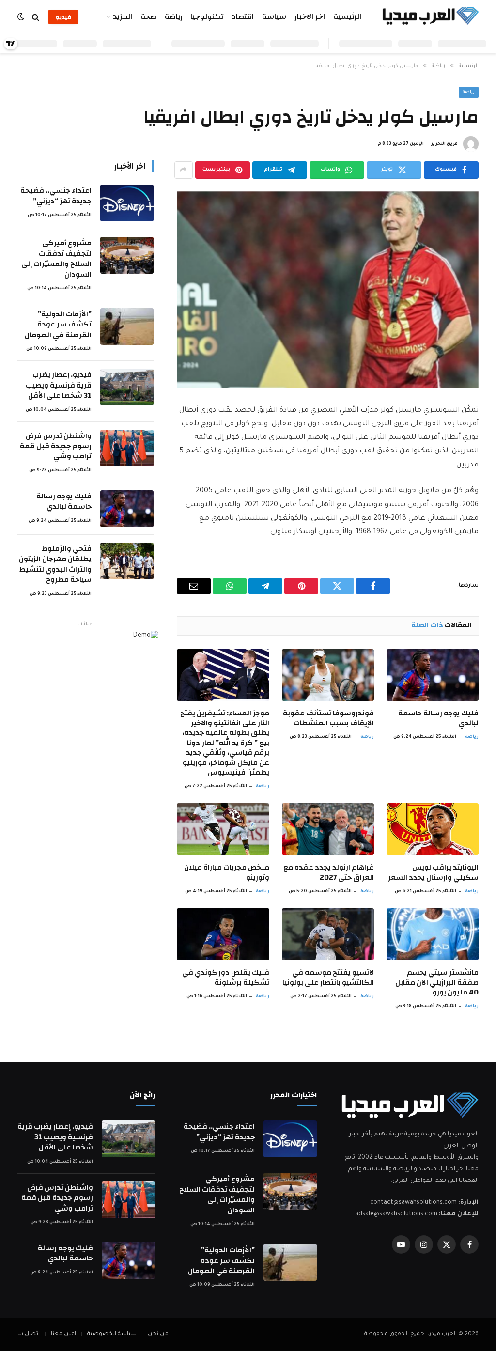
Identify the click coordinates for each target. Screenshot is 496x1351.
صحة (148, 17)
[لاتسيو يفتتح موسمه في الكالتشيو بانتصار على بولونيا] (328, 934)
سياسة (274, 17)
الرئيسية (347, 17)
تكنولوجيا (206, 17)
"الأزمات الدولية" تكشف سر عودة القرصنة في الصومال (58, 324)
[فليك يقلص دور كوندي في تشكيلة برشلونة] (223, 934)
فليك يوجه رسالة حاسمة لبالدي (438, 719)
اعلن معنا (63, 1334)
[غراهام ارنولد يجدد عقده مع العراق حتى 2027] (328, 829)
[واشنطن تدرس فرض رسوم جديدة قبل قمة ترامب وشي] (127, 448)
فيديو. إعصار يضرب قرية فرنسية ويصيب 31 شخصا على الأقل (59, 385)
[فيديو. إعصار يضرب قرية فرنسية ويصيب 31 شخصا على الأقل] (127, 387)
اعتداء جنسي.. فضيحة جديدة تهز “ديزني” (56, 196)
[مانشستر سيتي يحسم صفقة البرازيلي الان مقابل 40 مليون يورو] (433, 934)
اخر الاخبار (309, 17)
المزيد (122, 17)
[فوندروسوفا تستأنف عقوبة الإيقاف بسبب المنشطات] (328, 675)
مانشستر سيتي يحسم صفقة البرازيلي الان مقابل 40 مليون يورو (437, 982)
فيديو (63, 17)
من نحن (158, 1334)
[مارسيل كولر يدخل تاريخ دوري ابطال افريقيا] (328, 289)
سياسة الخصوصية (112, 1334)
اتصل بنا (28, 1334)
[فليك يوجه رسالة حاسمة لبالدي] (433, 675)
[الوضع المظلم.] (22, 17)
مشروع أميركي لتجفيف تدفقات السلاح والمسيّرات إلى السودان (56, 259)
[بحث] (35, 17)
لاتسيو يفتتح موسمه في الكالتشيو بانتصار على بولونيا (328, 978)
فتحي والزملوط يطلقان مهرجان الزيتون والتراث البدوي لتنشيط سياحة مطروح (55, 564)
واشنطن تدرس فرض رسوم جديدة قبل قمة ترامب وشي (56, 446)
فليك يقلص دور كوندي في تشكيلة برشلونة (225, 978)
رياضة (174, 17)
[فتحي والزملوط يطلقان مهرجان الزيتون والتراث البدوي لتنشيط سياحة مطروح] (127, 561)
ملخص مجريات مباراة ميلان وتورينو (226, 873)
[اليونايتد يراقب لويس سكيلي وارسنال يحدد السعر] (433, 829)
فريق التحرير (444, 144)
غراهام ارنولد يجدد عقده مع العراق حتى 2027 (328, 873)
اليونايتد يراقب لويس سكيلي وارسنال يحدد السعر (433, 873)
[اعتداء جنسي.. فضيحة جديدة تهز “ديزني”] (127, 203)
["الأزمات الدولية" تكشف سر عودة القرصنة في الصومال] (127, 326)
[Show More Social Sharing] (183, 170)
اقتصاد (243, 17)
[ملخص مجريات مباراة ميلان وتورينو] (223, 829)
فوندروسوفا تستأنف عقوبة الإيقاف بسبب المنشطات (328, 719)
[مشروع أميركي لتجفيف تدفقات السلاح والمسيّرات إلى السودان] (127, 255)
